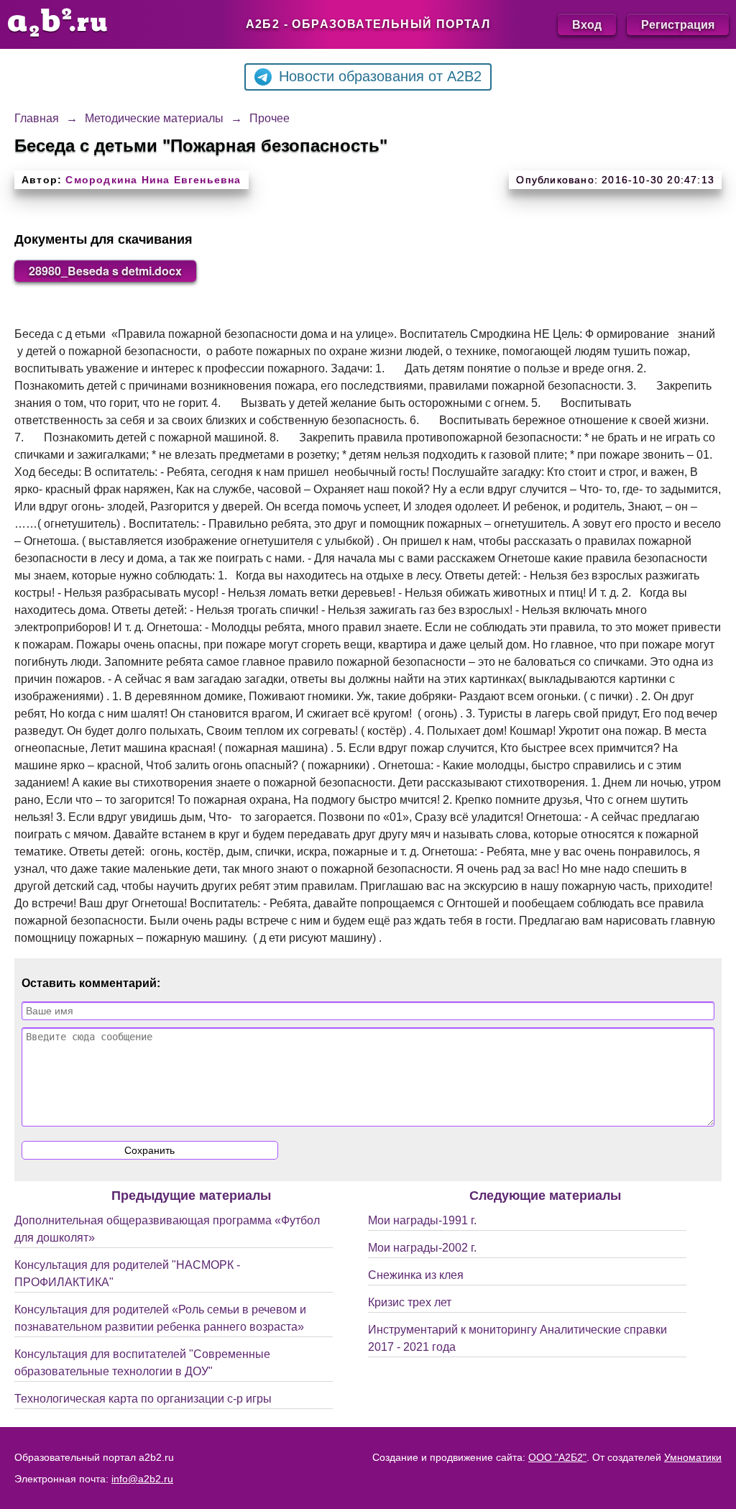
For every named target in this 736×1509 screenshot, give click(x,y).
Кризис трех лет (409, 1302)
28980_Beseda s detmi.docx (105, 270)
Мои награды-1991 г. (422, 1220)
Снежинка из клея (416, 1275)
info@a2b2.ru (142, 1479)
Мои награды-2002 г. (422, 1248)
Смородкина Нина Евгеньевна (153, 179)
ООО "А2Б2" (557, 1457)
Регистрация (677, 24)
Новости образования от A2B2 (380, 76)
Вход (587, 24)
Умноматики (693, 1457)
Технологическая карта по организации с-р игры (143, 1399)
